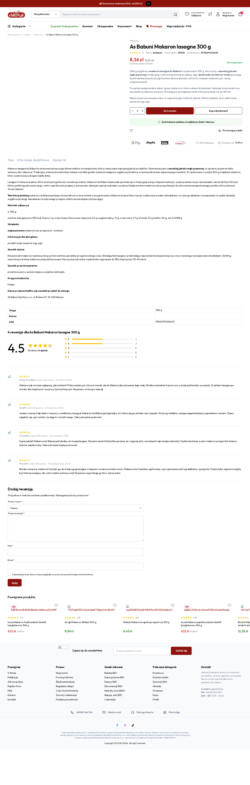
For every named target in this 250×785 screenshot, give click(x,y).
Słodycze (158, 690)
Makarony (38, 34)
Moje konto (62, 672)
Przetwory (158, 672)
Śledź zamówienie (65, 681)
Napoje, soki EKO (113, 695)
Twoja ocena (15, 501)
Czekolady (110, 699)
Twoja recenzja (16, 513)
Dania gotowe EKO (114, 677)
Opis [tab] (11, 160)
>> (148, 3)
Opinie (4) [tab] (59, 160)
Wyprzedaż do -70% (178, 26)
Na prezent (125, 26)
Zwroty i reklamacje (66, 695)
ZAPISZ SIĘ (181, 650)
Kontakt (12, 699)
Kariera (11, 695)
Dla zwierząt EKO (113, 686)
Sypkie (27, 34)
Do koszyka (170, 110)
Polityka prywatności (67, 699)
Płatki (156, 699)
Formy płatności (64, 677)
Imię (10, 545)
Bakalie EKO (110, 672)
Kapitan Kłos (14, 686)
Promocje (156, 26)
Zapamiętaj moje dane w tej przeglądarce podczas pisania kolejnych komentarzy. (53, 574)
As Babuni (157, 52)
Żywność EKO (160, 681)
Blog (139, 26)
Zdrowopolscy (15, 681)
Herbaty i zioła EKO (114, 690)
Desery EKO (110, 681)
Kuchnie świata (160, 677)
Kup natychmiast (218, 110)
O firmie (12, 672)
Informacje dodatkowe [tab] (33, 160)
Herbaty (157, 686)
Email (11, 560)
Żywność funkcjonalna (64, 26)
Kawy (155, 695)
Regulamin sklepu (65, 686)
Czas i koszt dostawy (67, 690)
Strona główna (14, 34)
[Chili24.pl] (16, 14)
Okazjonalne (105, 26)
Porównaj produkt (232, 130)
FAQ (10, 690)
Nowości (87, 26)
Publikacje (13, 677)
